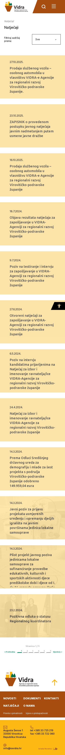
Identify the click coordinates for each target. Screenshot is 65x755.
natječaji (11, 705)
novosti (9, 698)
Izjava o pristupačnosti (37, 713)
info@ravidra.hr (12, 748)
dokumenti (32, 698)
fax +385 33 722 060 (42, 733)
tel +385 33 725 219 (41, 730)
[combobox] (46, 39)
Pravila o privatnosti (12, 713)
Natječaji (9, 21)
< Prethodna (9, 652)
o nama (29, 705)
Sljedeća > (57, 652)
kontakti (51, 698)
